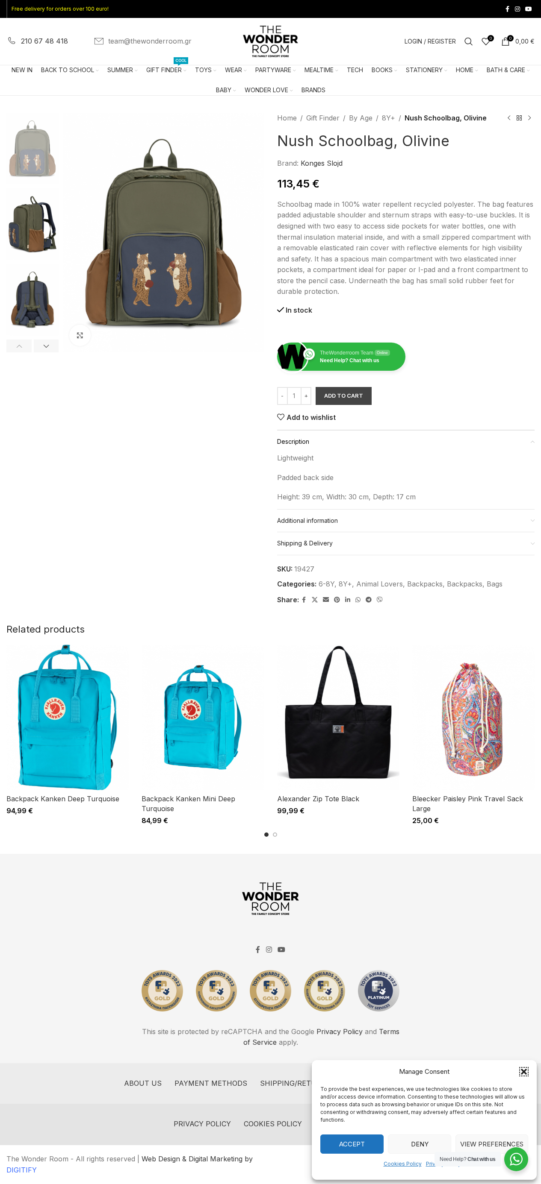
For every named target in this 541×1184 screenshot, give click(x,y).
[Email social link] (325, 600)
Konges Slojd (322, 163)
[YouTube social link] (529, 9)
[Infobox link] (37, 41)
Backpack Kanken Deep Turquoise (62, 798)
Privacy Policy (339, 1031)
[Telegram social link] (368, 600)
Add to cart (343, 395)
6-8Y (326, 584)
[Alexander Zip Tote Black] (338, 718)
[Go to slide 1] (266, 834)
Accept (352, 1144)
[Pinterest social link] (337, 600)
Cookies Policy (403, 1164)
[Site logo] (271, 40)
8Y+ (388, 118)
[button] (524, 1071)
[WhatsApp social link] (358, 600)
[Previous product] (509, 118)
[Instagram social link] (517, 9)
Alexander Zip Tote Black (318, 798)
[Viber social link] (379, 600)
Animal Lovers (379, 584)
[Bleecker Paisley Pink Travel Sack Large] (473, 718)
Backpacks (425, 584)
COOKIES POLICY (273, 1124)
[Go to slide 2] (275, 834)
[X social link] (314, 600)
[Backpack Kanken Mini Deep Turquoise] (203, 718)
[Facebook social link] (507, 9)
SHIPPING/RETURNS (295, 1083)
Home (287, 118)
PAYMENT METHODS (210, 1083)
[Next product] (529, 118)
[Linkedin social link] (348, 600)
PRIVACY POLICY (202, 1124)
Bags (495, 584)
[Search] (468, 41)
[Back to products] (519, 118)
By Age (360, 118)
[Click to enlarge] (80, 335)
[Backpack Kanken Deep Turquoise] (67, 718)
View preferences (491, 1144)
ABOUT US (143, 1083)
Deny (420, 1144)
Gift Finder (323, 118)
